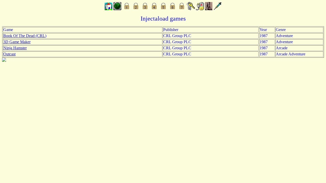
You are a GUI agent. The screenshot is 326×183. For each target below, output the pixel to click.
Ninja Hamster (15, 48)
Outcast (9, 54)
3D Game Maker (17, 42)
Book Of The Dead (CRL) (24, 36)
